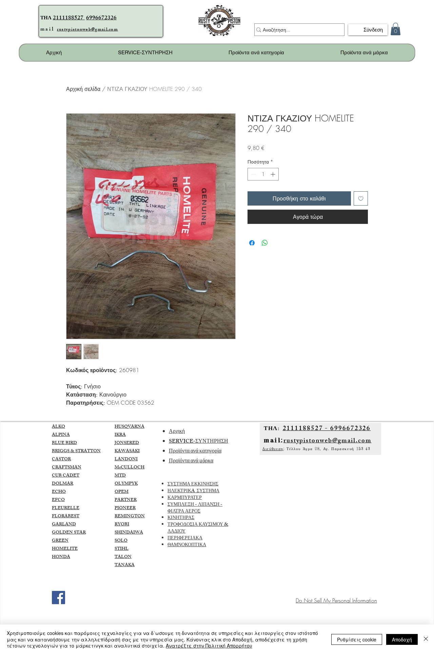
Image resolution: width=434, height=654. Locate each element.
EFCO (58, 500)
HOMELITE (65, 549)
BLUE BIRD (64, 443)
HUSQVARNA (129, 427)
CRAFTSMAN (66, 468)
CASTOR (61, 460)
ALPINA (61, 435)
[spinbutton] (263, 174)
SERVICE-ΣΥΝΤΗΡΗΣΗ (198, 442)
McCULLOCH (129, 468)
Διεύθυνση (272, 448)
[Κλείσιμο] (426, 639)
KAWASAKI (127, 451)
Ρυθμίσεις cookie (356, 639)
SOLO (121, 541)
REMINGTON (130, 517)
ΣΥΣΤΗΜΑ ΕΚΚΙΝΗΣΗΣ (192, 484)
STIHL (122, 549)
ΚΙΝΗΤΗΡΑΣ (180, 518)
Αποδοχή (402, 639)
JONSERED (127, 443)
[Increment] (273, 174)
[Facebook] (58, 597)
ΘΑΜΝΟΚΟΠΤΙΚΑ (186, 545)
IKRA (120, 435)
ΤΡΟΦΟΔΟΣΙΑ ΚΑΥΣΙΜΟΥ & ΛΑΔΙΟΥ (197, 528)
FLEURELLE (65, 508)
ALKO (58, 427)
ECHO (59, 492)
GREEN (60, 541)
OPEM (122, 492)
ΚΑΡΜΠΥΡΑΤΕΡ (184, 498)
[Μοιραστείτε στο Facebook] (252, 243)
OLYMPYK (126, 484)
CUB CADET (65, 476)
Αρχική (177, 432)
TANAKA (125, 565)
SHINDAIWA (129, 533)
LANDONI (126, 460)
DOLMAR (62, 484)
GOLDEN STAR (69, 533)
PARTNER (126, 500)
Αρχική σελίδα (83, 89)
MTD (120, 476)
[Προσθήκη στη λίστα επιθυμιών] (361, 198)
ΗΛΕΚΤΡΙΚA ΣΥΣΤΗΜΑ (193, 491)
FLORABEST (65, 517)
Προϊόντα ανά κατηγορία (195, 452)
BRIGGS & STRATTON (76, 451)
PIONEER (125, 508)
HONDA (61, 557)
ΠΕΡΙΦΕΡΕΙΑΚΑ (184, 538)
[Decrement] (253, 174)
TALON (123, 557)
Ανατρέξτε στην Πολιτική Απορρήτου (209, 645)
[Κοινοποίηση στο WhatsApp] (265, 243)
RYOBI (122, 525)
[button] (395, 29)
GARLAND (64, 525)
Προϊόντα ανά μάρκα (191, 461)
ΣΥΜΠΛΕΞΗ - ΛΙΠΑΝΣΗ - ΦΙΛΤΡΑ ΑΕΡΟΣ (194, 508)
